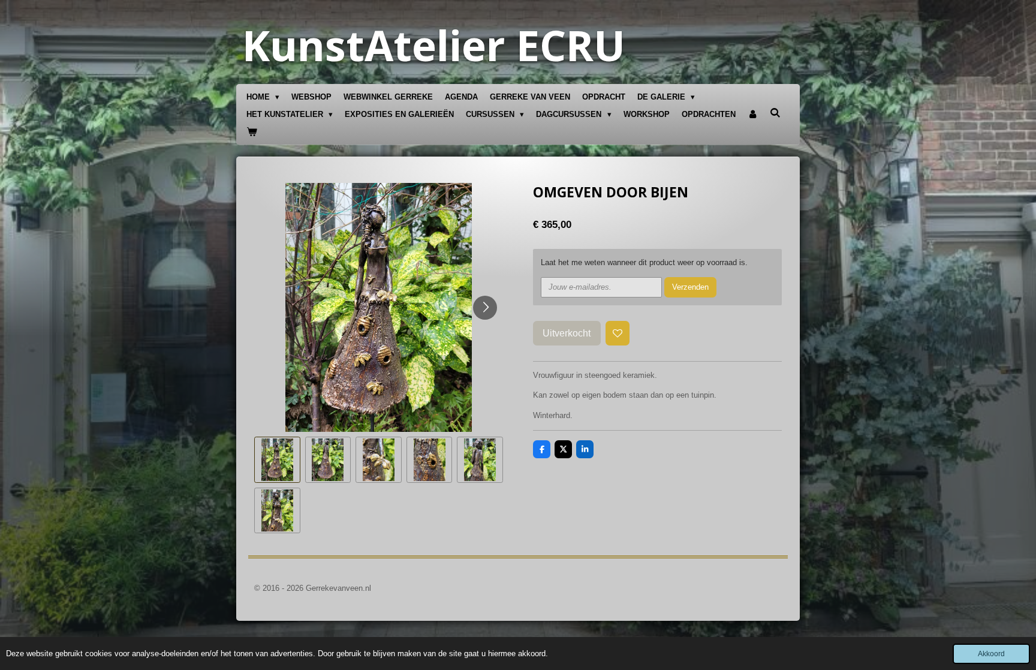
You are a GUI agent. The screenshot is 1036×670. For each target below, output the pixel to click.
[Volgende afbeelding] (485, 308)
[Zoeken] (775, 113)
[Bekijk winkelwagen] (251, 132)
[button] (277, 460)
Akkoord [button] (991, 653)
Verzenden (690, 287)
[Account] (753, 115)
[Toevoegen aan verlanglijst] (618, 333)
